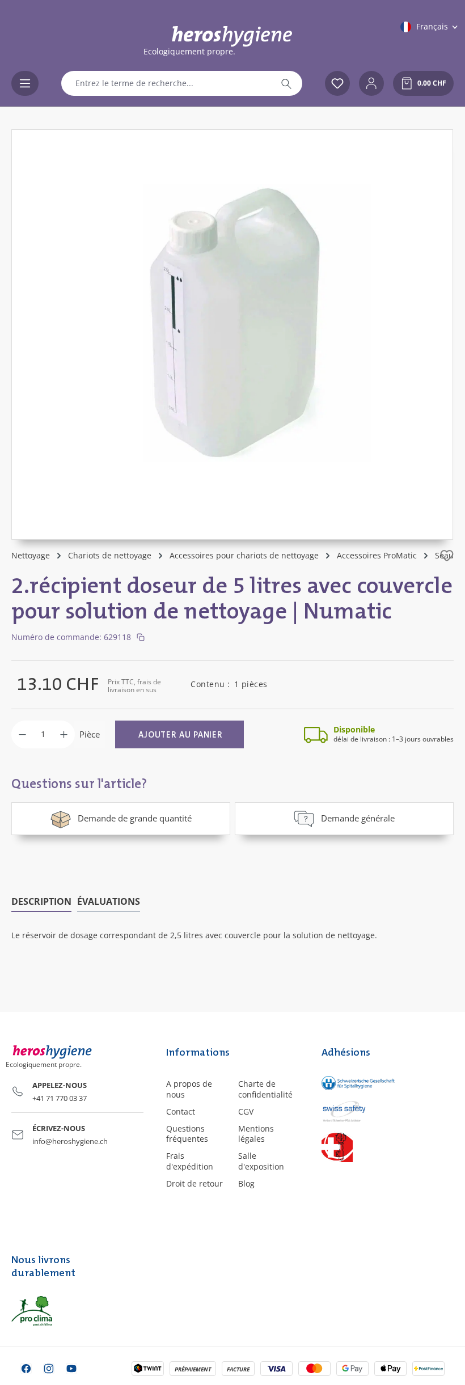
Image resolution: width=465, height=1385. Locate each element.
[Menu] (25, 83)
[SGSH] (349, 1082)
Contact (180, 1111)
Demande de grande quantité (135, 818)
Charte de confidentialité (265, 1088)
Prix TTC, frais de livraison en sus (134, 685)
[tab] (41, 902)
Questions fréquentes (187, 1133)
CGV (245, 1111)
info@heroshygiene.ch (70, 1141)
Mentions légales (256, 1133)
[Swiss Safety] (349, 1110)
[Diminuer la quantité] (22, 734)
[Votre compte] (371, 83)
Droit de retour (194, 1183)
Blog (246, 1183)
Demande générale (358, 818)
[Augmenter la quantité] (64, 734)
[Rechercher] (286, 83)
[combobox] (166, 83)
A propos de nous (189, 1088)
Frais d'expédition (189, 1160)
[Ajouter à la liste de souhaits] (447, 555)
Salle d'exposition (261, 1160)
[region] (232, 334)
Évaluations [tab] (108, 901)
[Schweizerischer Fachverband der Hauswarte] (349, 1146)
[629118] (232, 323)
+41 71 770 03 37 (59, 1098)
